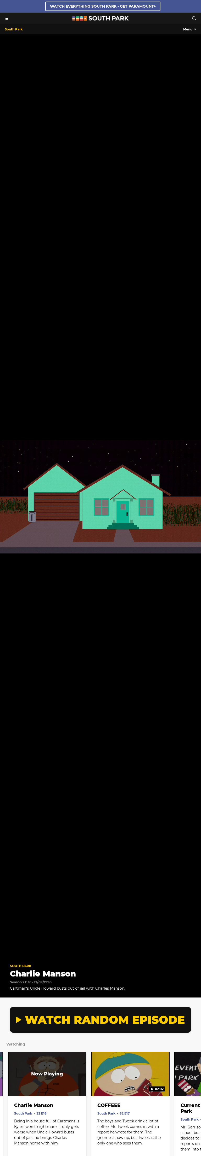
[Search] (194, 18)
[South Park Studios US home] (100, 19)
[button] (9, 951)
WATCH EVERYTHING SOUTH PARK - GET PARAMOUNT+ (103, 6)
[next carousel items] (193, 1085)
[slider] (100, 944)
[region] (100, 496)
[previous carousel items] (8, 1085)
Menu (187, 29)
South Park (20, 966)
